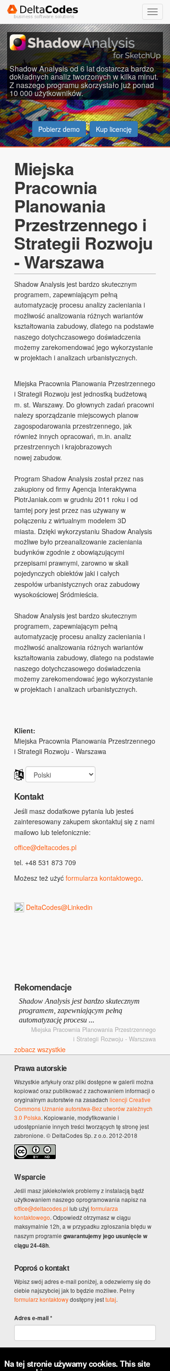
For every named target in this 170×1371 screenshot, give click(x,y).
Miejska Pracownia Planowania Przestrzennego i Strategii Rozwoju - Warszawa (83, 215)
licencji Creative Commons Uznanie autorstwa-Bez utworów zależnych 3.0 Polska (83, 1108)
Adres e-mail (33, 1318)
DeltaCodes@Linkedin (59, 907)
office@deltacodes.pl (45, 847)
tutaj (110, 1299)
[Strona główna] (41, 12)
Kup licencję (114, 129)
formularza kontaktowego (103, 878)
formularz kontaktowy (41, 1299)
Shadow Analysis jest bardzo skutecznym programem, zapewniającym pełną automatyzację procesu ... (79, 1010)
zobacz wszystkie (40, 1049)
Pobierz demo (59, 129)
